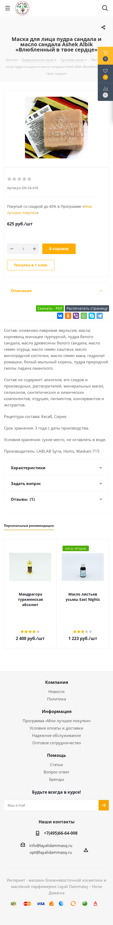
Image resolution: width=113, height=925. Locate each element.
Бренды (56, 779)
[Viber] (76, 316)
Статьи (56, 764)
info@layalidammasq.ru (50, 845)
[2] (14, 179)
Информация (56, 711)
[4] (24, 179)
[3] (19, 179)
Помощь (56, 755)
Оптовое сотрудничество (56, 742)
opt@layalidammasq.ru (51, 852)
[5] (29, 179)
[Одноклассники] (68, 316)
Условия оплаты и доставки (56, 728)
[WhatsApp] (84, 316)
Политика (56, 698)
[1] (9, 179)
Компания (56, 682)
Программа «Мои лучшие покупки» (57, 720)
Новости (56, 691)
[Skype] (92, 316)
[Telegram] (99, 316)
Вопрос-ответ (56, 771)
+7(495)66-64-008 (61, 833)
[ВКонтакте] (60, 316)
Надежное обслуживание (56, 735)
